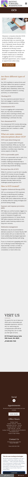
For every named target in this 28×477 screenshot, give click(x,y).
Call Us (8, 475)
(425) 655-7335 (11, 341)
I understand (14, 472)
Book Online (9, 65)
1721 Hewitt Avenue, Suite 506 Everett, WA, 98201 (14, 442)
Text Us (22, 475)
